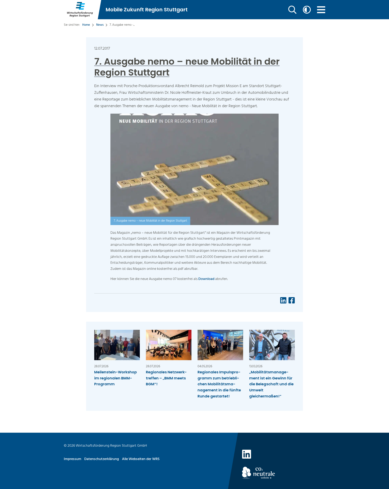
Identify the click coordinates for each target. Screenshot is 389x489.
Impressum (72, 459)
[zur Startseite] (79, 9)
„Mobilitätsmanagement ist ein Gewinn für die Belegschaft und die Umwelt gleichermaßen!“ (271, 384)
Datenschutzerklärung (101, 459)
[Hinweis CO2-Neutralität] (283, 473)
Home (86, 24)
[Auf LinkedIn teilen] (283, 300)
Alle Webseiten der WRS (140, 459)
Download (206, 279)
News (100, 24)
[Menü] (321, 9)
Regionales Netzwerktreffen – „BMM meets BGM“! (166, 378)
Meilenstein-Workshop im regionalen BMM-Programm (115, 378)
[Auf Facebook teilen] (292, 300)
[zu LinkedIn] (246, 455)
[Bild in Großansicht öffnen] (194, 180)
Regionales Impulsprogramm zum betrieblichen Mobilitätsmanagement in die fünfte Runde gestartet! (219, 384)
